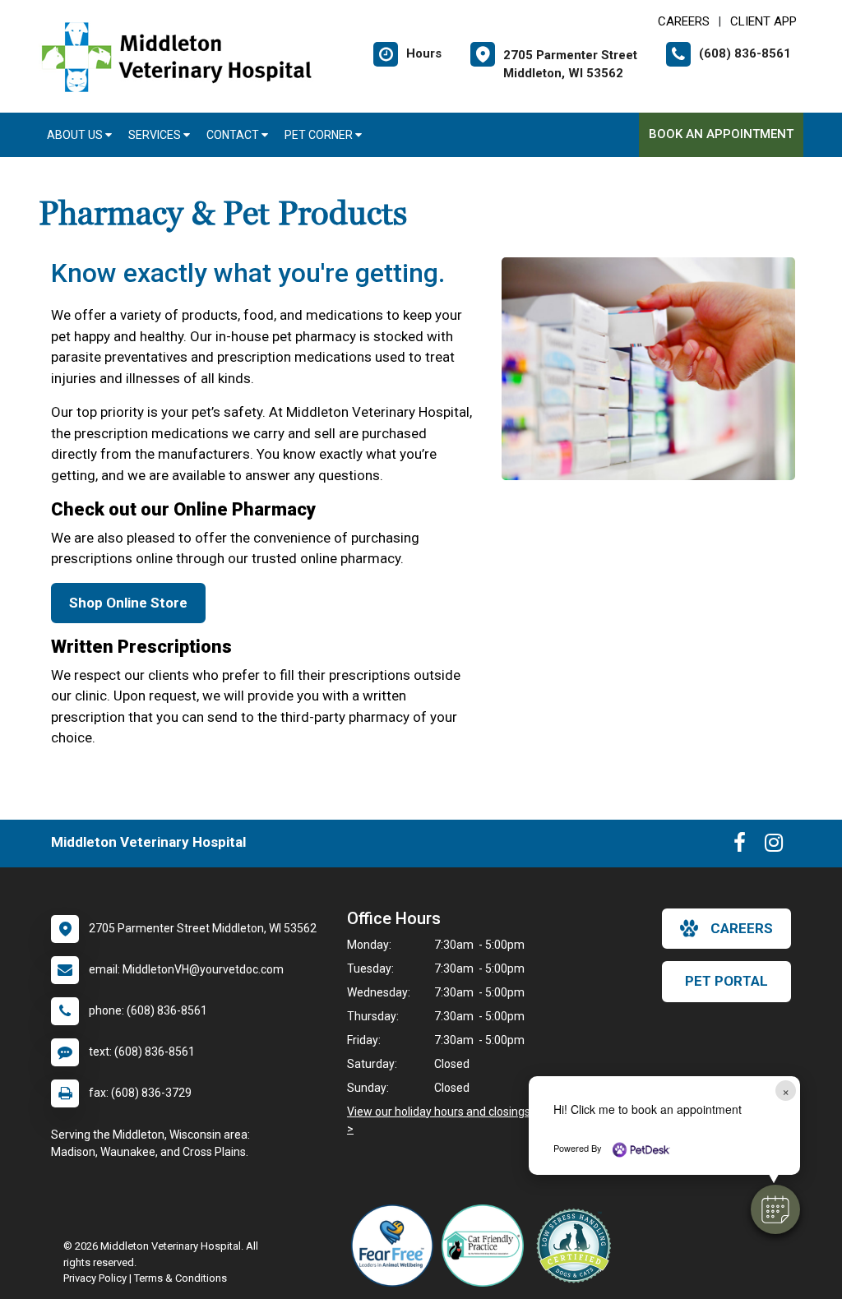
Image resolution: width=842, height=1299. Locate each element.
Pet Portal (726, 981)
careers (741, 928)
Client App (763, 21)
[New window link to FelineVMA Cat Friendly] (487, 1245)
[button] (775, 1209)
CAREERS (684, 21)
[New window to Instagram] (773, 846)
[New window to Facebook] (739, 846)
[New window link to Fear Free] (396, 1245)
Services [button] (155, 134)
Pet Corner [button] (320, 134)
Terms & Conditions (180, 1278)
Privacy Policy (95, 1278)
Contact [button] (233, 134)
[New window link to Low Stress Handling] (577, 1245)
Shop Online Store (128, 602)
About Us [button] (76, 134)
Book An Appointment (721, 134)
